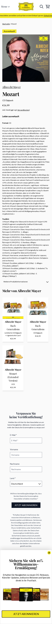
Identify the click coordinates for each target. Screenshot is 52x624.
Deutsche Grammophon (28, 496)
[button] (26, 281)
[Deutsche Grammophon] (26, 6)
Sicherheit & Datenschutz (21, 536)
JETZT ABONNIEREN (26, 505)
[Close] (49, 552)
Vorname (14, 449)
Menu (4, 6)
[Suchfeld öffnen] (41, 7)
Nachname (14, 464)
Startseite (6, 24)
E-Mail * (13, 435)
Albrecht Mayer (11, 87)
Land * (13, 478)
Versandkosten (23, 110)
